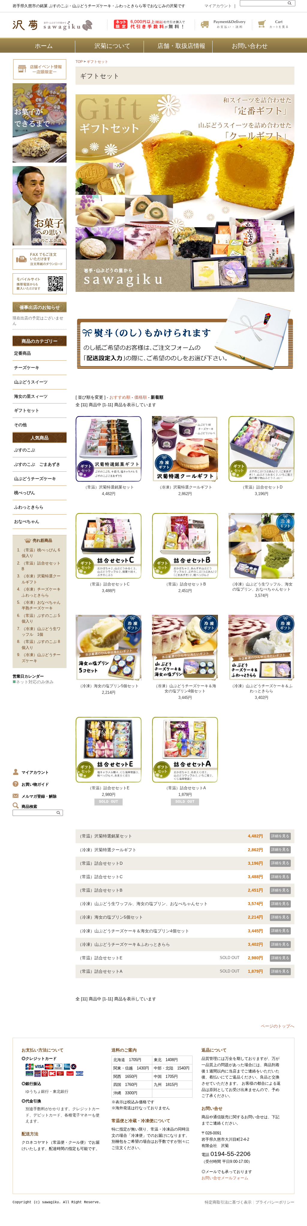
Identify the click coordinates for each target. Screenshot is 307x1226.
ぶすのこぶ (24, 449)
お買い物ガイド (35, 784)
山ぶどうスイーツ (31, 382)
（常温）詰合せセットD (261, 487)
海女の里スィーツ (31, 396)
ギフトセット (97, 62)
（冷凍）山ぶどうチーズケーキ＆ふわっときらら (261, 688)
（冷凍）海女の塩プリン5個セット (108, 686)
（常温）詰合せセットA (185, 788)
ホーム (44, 46)
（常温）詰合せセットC (109, 584)
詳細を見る (280, 836)
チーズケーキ (26, 367)
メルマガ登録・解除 (39, 796)
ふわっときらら (28, 507)
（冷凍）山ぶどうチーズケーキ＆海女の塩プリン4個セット (185, 688)
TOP (79, 62)
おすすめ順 (119, 397)
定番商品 (22, 353)
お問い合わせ (250, 46)
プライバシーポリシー (274, 1202)
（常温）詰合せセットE (109, 788)
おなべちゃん (26, 521)
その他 (20, 424)
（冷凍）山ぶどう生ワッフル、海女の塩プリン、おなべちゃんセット (261, 586)
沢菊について (112, 46)
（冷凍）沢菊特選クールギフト (185, 487)
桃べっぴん (24, 492)
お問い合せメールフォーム (224, 1178)
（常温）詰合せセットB (185, 584)
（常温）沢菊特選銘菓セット (108, 487)
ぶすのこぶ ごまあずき (37, 464)
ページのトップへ (277, 1026)
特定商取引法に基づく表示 (228, 1202)
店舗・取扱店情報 (181, 46)
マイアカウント (218, 6)
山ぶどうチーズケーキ (35, 478)
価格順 (140, 397)
